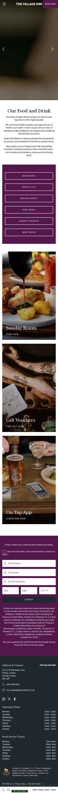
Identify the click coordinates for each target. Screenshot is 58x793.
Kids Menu (29, 210)
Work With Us (7, 784)
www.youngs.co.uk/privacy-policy (18, 628)
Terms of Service (31, 645)
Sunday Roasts (29, 221)
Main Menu (29, 176)
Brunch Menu (29, 198)
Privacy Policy (20, 784)
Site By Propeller (34, 784)
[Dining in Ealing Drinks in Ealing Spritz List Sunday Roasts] (29, 50)
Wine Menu (29, 232)
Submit (29, 599)
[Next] (53, 50)
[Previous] (5, 50)
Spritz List (29, 187)
